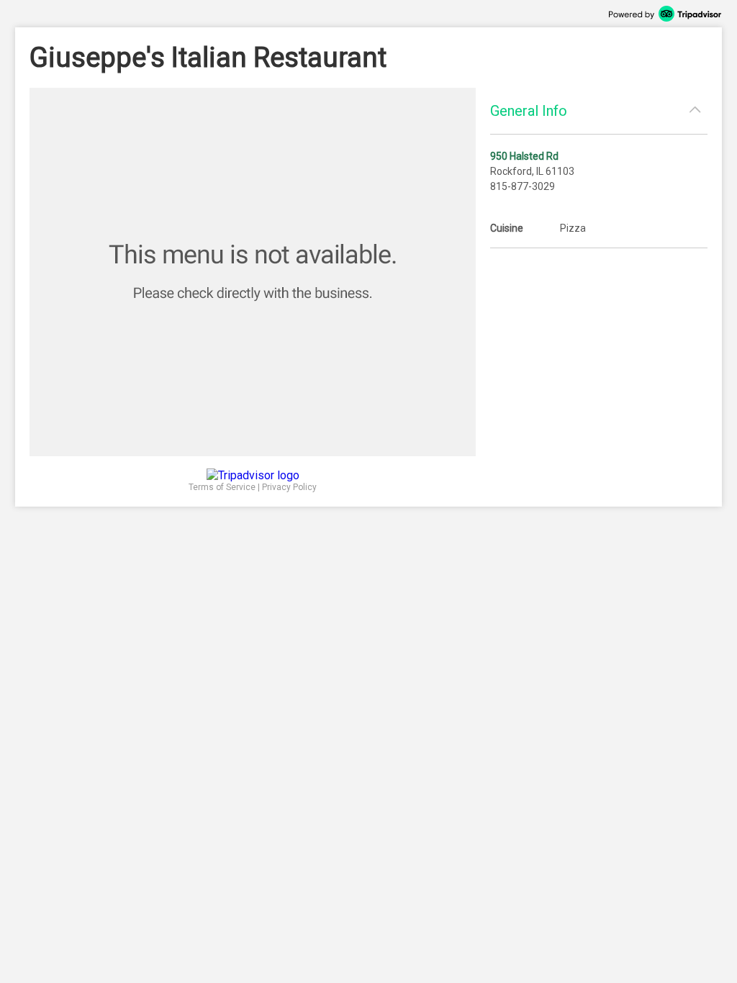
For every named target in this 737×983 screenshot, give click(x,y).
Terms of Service (222, 487)
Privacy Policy (289, 487)
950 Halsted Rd (524, 156)
